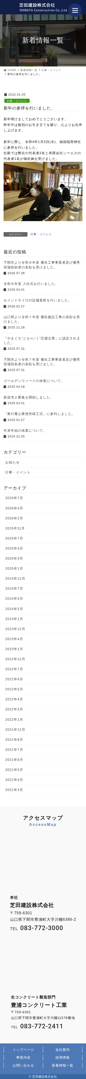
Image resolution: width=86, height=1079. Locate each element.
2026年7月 (14, 498)
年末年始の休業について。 (25, 430)
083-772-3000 (41, 928)
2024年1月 (14, 619)
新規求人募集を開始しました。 (29, 397)
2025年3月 (14, 558)
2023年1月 (14, 649)
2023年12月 (15, 629)
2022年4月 (14, 699)
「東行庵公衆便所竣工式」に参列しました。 (39, 414)
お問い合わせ (23, 1065)
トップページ (23, 1050)
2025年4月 (14, 548)
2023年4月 (14, 639)
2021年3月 (14, 790)
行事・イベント (17, 100)
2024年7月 (14, 588)
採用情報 (62, 1057)
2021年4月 (14, 780)
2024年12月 (15, 578)
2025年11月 (15, 528)
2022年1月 (14, 719)
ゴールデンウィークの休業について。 (34, 381)
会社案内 (62, 1050)
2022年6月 (14, 679)
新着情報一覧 (62, 1065)
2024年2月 (14, 609)
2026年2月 (14, 518)
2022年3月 (14, 709)
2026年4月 (14, 508)
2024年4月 (14, 598)
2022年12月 (15, 659)
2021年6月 (14, 760)
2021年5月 (14, 770)
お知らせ (12, 462)
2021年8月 (14, 739)
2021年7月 (14, 750)
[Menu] (75, 10)
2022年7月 (14, 669)
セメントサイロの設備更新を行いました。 (38, 300)
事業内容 (23, 1057)
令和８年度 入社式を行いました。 (31, 284)
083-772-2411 (41, 1026)
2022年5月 (14, 689)
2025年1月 (14, 568)
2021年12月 (15, 729)
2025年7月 (14, 538)
